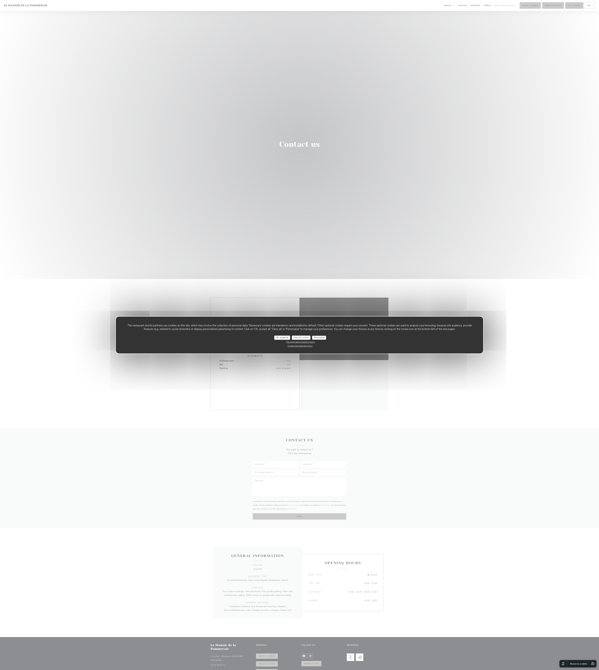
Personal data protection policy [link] (300, 342)
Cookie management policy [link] (300, 346)
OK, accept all (282, 337)
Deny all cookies (301, 337)
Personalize (319, 337)
